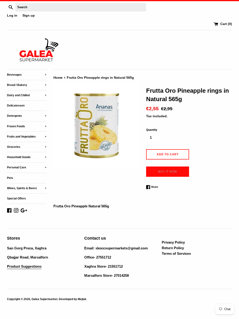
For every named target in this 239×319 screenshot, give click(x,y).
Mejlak (82, 299)
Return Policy (173, 248)
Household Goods (26, 157)
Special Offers (16, 198)
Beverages (26, 74)
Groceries (26, 147)
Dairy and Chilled (26, 95)
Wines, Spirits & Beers (26, 188)
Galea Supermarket (44, 299)
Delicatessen (16, 105)
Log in (12, 15)
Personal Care (26, 167)
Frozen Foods (26, 126)
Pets (10, 178)
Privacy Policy (173, 242)
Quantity (151, 129)
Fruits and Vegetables (26, 136)
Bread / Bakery (26, 85)
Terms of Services (176, 253)
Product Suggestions (24, 266)
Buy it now (167, 171)
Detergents (26, 115)
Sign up (28, 15)
